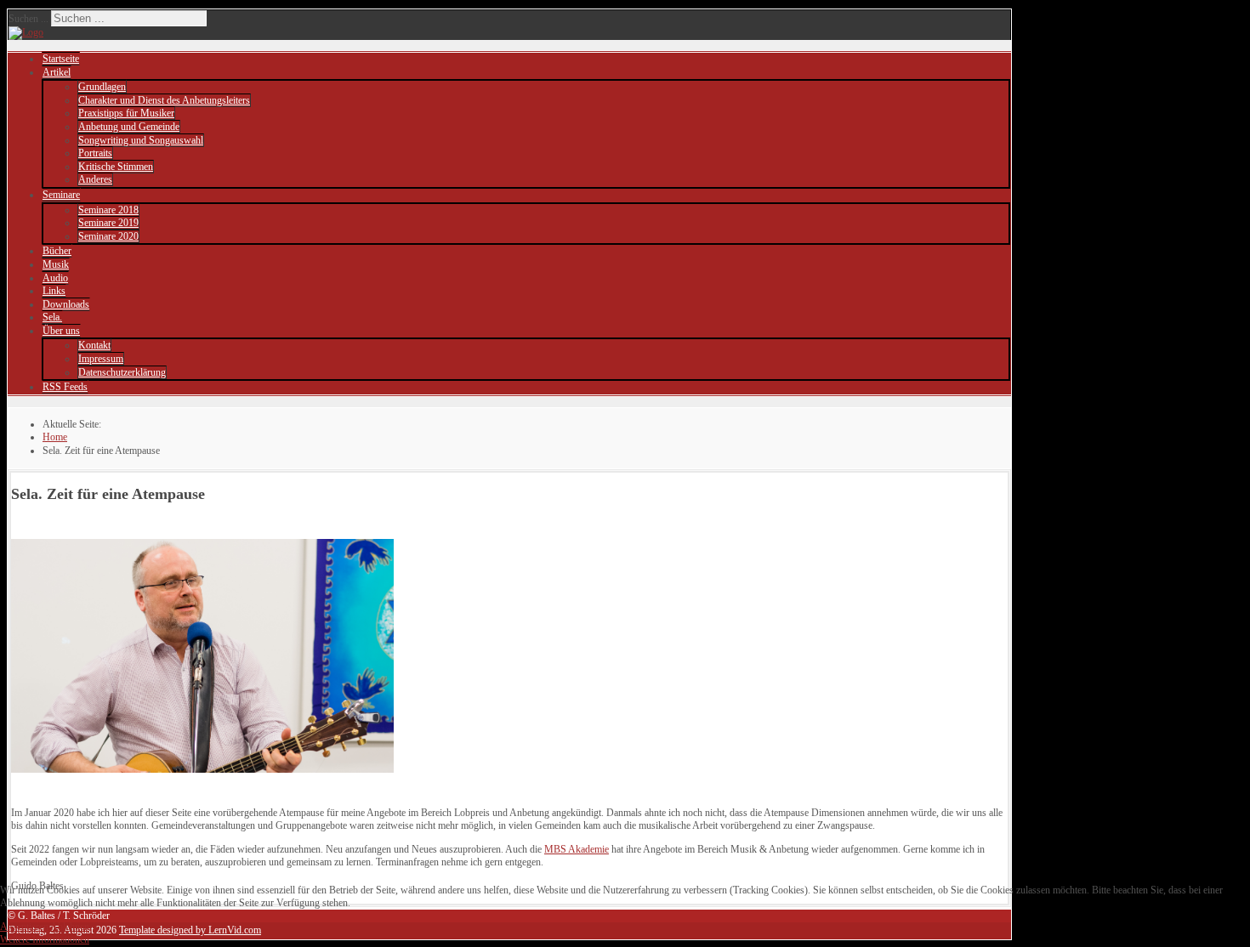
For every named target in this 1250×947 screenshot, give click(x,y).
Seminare (61, 195)
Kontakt (94, 345)
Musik (56, 264)
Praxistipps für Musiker (126, 113)
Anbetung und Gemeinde (128, 127)
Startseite (61, 59)
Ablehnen (69, 927)
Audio (55, 278)
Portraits (95, 153)
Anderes (95, 179)
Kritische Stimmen (115, 167)
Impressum (100, 359)
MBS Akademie (576, 849)
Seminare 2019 (108, 223)
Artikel (57, 72)
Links (54, 291)
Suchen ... (28, 19)
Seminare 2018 (108, 210)
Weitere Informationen (44, 939)
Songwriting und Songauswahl (140, 140)
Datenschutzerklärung (122, 372)
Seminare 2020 (108, 236)
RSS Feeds (65, 387)
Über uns (61, 331)
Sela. (52, 317)
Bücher (57, 251)
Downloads (66, 304)
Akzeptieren (24, 927)
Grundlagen (102, 87)
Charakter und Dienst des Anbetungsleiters (164, 100)
